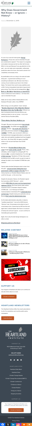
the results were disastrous (20, 128)
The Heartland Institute (7, 3)
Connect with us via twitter (14, 360)
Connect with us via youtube (17, 360)
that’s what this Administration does (16, 196)
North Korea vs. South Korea (22, 91)
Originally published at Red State (11, 223)
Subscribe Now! (7, 318)
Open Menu (29, 3)
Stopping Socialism (16, 393)
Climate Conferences (16, 381)
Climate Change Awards (16, 375)
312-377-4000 (16, 353)
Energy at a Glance (16, 390)
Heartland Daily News (16, 369)
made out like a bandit (15, 149)
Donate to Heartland (8, 296)
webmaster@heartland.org (16, 355)
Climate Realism (16, 387)
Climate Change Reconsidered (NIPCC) (16, 378)
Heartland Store (16, 372)
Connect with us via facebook (10, 360)
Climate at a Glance (16, 384)
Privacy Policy (16, 420)
